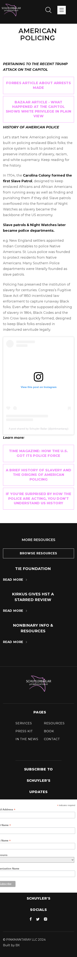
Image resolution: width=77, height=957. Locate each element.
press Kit (24, 731)
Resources (54, 723)
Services (24, 723)
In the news (27, 739)
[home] (11, 10)
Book (49, 731)
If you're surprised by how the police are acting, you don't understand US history (38, 498)
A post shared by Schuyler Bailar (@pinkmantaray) (38, 428)
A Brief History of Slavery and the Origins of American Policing (38, 475)
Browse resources (38, 553)
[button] (61, 10)
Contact (52, 739)
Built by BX (11, 945)
